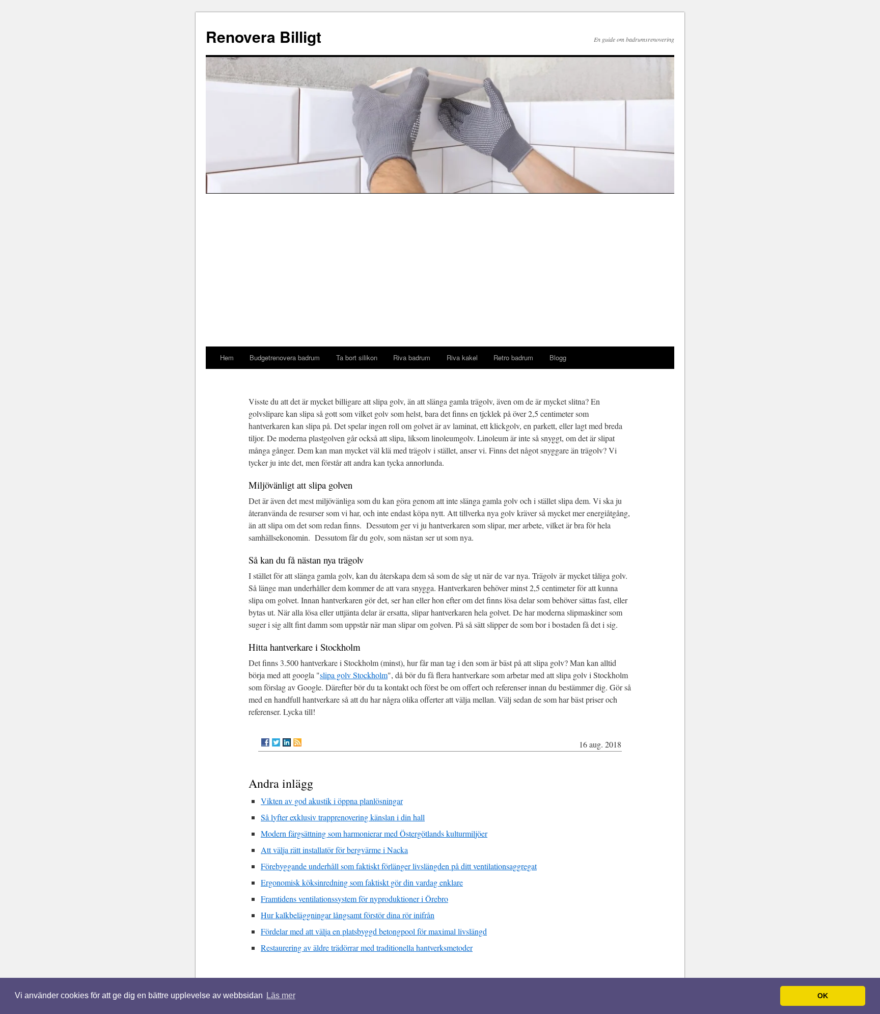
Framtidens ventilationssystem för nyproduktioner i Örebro (354, 898)
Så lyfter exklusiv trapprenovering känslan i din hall (343, 817)
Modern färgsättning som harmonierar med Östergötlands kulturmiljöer (374, 833)
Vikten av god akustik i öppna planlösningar (332, 800)
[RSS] (297, 742)
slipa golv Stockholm (354, 675)
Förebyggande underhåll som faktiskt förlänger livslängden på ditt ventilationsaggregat (399, 866)
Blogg (557, 357)
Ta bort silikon (356, 357)
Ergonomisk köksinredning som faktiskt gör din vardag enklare (362, 882)
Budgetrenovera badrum (285, 357)
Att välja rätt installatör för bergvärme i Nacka (334, 849)
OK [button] (822, 996)
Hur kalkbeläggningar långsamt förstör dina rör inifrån (347, 915)
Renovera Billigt (263, 36)
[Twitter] (276, 742)
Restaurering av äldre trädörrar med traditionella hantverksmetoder (367, 947)
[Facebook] (265, 742)
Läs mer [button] (280, 995)
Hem (227, 357)
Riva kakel (462, 357)
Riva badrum (411, 357)
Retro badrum (513, 357)
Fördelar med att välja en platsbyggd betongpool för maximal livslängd (374, 931)
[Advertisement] (440, 270)
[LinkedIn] (287, 742)
